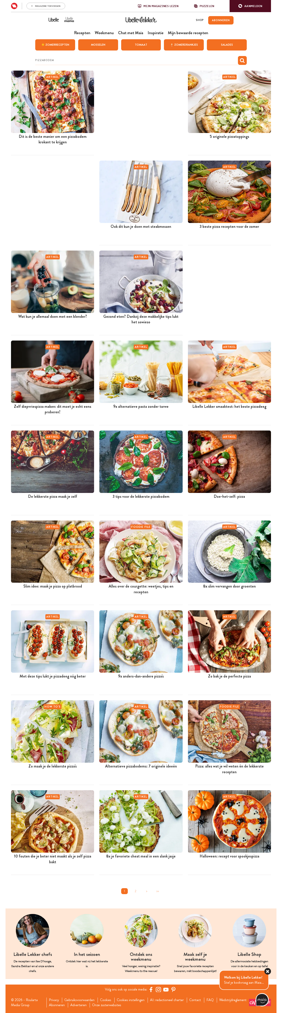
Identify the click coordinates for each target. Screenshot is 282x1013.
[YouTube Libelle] (166, 989)
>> (157, 891)
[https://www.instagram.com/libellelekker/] (158, 989)
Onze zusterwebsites (106, 1005)
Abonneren (57, 1005)
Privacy (54, 1000)
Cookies (105, 1000)
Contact (195, 1000)
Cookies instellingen (131, 1000)
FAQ (210, 1000)
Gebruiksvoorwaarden (79, 1000)
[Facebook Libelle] (151, 989)
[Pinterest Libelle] (173, 989)
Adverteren (78, 1005)
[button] (250, 6)
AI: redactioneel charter (167, 1000)
